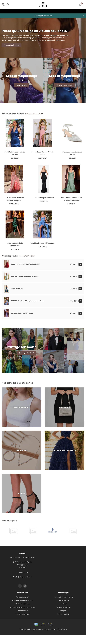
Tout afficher (28, 256)
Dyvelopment (63, 629)
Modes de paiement (22, 604)
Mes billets (63, 604)
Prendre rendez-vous (11, 45)
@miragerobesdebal (26, 353)
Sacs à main (49, 388)
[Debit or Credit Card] (43, 624)
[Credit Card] (36, 624)
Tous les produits (64, 614)
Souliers (4, 475)
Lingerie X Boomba (8, 388)
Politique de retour (22, 597)
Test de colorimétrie (22, 614)
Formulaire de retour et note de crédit (22, 607)
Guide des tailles (22, 611)
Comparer (63, 611)
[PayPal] (50, 624)
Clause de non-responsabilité (22, 600)
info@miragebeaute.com (23, 577)
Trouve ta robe (21, 85)
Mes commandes (64, 600)
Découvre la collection (64, 85)
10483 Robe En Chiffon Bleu (42, 243)
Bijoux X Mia (6, 432)
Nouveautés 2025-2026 (52, 432)
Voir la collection (33, 114)
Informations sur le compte (64, 597)
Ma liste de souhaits (64, 607)
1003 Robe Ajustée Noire (43, 197)
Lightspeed (47, 629)
